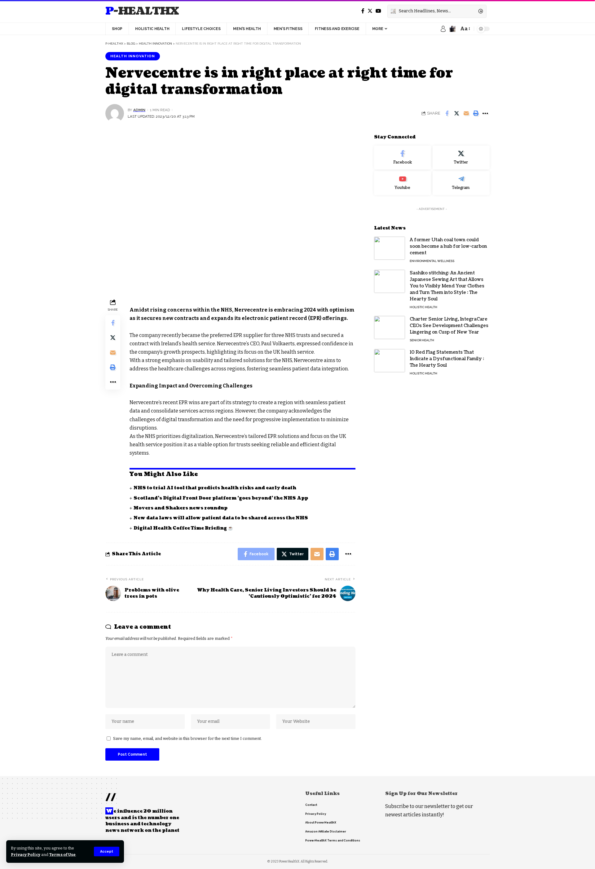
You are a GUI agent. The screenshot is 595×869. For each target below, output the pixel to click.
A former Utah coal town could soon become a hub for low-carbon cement (448, 246)
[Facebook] (363, 11)
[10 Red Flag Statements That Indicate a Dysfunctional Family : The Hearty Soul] (389, 360)
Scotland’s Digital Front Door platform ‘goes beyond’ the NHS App (221, 498)
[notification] (452, 29)
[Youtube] (402, 183)
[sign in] (443, 29)
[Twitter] (370, 11)
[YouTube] (378, 11)
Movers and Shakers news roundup (180, 508)
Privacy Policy (25, 854)
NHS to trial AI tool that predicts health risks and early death (215, 488)
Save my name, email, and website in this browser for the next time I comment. (187, 738)
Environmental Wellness (432, 261)
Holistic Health (423, 307)
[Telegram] (461, 183)
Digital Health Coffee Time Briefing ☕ (183, 528)
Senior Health (422, 340)
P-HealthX (142, 11)
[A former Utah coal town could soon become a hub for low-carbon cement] (389, 248)
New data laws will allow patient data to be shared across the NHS (221, 518)
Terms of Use (62, 854)
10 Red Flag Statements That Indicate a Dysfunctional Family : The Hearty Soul (447, 358)
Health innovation (132, 56)
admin (139, 110)
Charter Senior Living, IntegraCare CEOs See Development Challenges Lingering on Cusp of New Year (449, 325)
